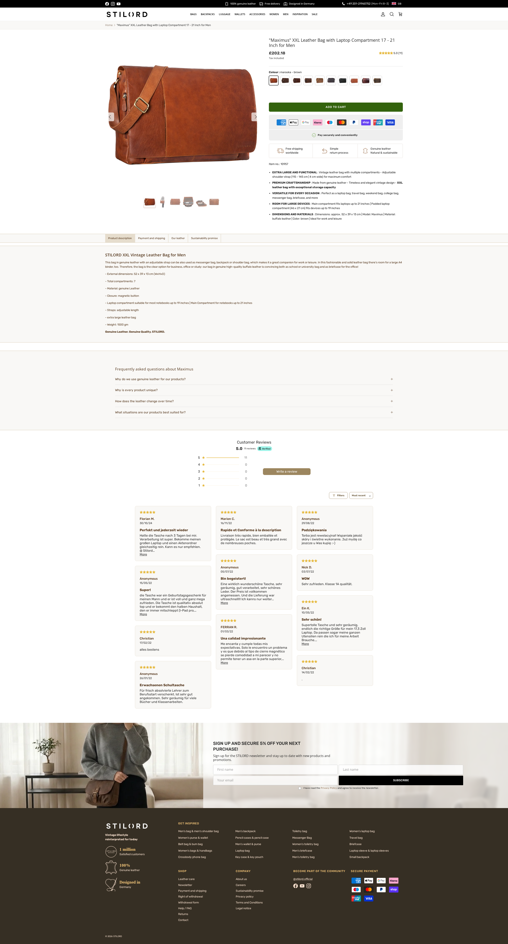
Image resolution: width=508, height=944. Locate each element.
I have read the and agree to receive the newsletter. (341, 788)
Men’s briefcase (302, 850)
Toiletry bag (299, 831)
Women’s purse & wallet (193, 837)
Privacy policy (245, 896)
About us (241, 879)
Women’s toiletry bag (305, 844)
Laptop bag (242, 850)
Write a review (286, 471)
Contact (183, 920)
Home (109, 25)
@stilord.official (303, 879)
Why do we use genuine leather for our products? (150, 379)
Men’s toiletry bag (303, 857)
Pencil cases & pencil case (252, 837)
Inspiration (300, 14)
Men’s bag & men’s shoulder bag (198, 831)
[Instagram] (113, 4)
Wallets (240, 14)
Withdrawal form (188, 902)
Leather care (186, 879)
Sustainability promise (250, 891)
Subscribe (401, 780)
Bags (193, 14)
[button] (386, 53)
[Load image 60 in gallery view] (182, 114)
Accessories (257, 14)
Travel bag (356, 837)
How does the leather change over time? (144, 401)
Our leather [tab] (178, 238)
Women (274, 14)
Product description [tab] (120, 238)
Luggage (224, 14)
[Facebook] (107, 4)
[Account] (382, 14)
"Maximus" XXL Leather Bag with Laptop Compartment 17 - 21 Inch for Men (164, 25)
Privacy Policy (329, 788)
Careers (241, 885)
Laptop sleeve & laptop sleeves (369, 850)
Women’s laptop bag (362, 831)
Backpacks (208, 14)
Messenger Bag (302, 837)
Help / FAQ (184, 908)
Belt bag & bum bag (190, 844)
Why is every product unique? (136, 390)
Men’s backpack (245, 831)
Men (285, 14)
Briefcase (355, 844)
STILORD (117, 936)
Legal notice (243, 908)
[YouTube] (118, 4)
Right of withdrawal (190, 896)
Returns (183, 914)
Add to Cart (336, 107)
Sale (315, 14)
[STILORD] (127, 14)
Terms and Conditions (249, 902)
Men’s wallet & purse (248, 844)
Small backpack (359, 857)
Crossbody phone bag (192, 857)
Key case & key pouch (249, 857)
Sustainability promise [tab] (204, 238)
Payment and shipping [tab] (151, 238)
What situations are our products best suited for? (150, 412)
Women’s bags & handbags (195, 850)
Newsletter (185, 885)
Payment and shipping (192, 891)
